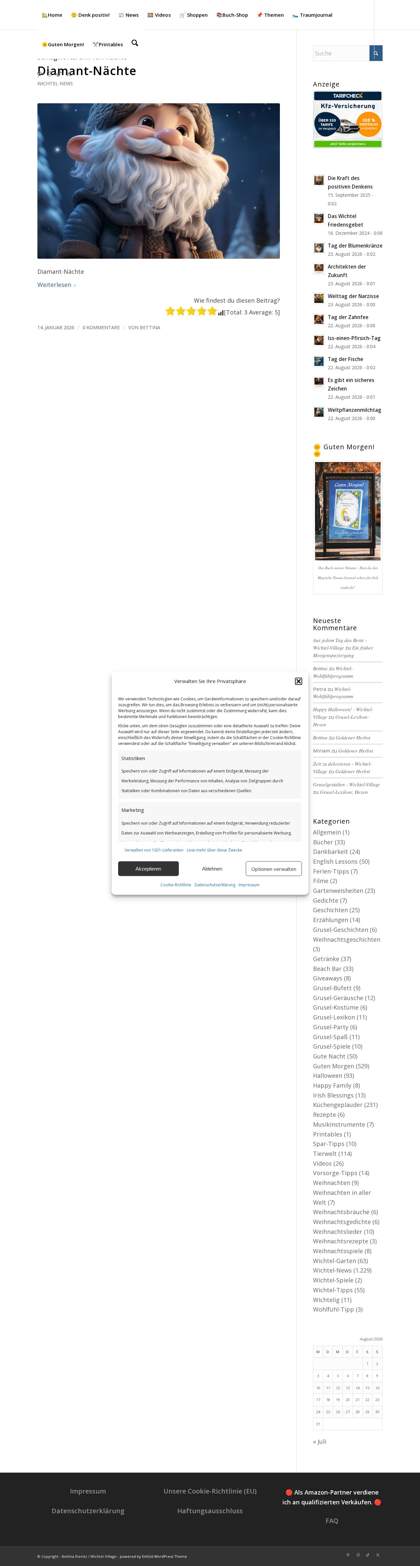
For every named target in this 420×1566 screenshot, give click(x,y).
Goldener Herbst (353, 737)
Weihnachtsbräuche (341, 1212)
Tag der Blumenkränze (355, 245)
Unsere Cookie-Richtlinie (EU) (210, 1491)
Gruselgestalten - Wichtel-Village (346, 784)
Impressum (249, 885)
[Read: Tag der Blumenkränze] (319, 248)
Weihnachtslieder (337, 1231)
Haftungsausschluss (210, 1510)
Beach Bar (327, 969)
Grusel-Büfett (332, 988)
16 (377, 1387)
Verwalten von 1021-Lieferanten (154, 850)
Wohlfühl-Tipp (333, 1309)
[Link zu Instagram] (49, 73)
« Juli (319, 1441)
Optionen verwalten (273, 868)
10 (318, 1387)
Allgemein (327, 832)
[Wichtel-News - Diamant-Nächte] (158, 181)
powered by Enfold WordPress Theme (153, 1556)
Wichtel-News (55, 83)
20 (348, 1399)
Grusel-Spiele (331, 1046)
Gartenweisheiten (338, 890)
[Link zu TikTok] (59, 73)
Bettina (150, 327)
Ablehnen (212, 868)
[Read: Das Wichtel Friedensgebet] (319, 218)
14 (358, 1387)
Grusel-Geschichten (340, 930)
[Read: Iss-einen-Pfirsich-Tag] (319, 340)
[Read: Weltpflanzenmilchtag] (319, 412)
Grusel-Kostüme (336, 1007)
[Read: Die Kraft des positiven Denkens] (319, 180)
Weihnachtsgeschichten (346, 939)
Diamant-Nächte (86, 71)
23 (377, 1399)
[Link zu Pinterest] (39, 73)
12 (338, 1387)
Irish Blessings (333, 1095)
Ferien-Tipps (331, 871)
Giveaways (327, 978)
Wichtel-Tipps (333, 1290)
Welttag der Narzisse (353, 296)
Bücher (323, 842)
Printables (327, 1134)
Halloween (327, 1075)
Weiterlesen (54, 285)
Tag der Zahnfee (348, 317)
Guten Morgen (333, 1066)
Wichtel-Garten (334, 1261)
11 (328, 1387)
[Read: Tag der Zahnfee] (319, 319)
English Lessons (335, 861)
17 (318, 1399)
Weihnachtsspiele (338, 1251)
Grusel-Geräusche (338, 998)
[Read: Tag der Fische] (319, 361)
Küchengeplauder (338, 1105)
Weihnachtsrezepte (340, 1241)
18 (328, 1399)
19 (338, 1399)
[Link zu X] (69, 73)
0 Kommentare (101, 327)
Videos (322, 1163)
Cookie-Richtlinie (175, 885)
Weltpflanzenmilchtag (354, 410)
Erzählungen (330, 920)
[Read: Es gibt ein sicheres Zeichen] (319, 382)
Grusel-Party (330, 1027)
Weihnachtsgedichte (342, 1222)
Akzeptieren (148, 868)
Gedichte (325, 900)
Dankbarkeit (330, 851)
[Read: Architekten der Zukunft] (319, 269)
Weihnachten (331, 1183)
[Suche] (134, 44)
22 (367, 1399)
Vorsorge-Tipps (335, 1173)
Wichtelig (326, 1300)
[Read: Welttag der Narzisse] (319, 298)
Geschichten (330, 910)
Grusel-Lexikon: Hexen (344, 792)
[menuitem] (52, 15)
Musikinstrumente (339, 1124)
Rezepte (324, 1114)
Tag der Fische (345, 359)
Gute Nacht (329, 1056)
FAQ (332, 1520)
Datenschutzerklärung (215, 885)
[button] (298, 681)
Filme (320, 881)
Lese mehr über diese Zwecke (214, 850)
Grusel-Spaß (330, 1037)
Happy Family (332, 1085)
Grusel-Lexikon (334, 1017)
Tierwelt (325, 1153)
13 (348, 1387)
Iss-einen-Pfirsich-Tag (354, 338)
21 (358, 1399)
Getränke (326, 959)
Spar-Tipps (329, 1144)
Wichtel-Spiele (333, 1280)
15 (367, 1387)
